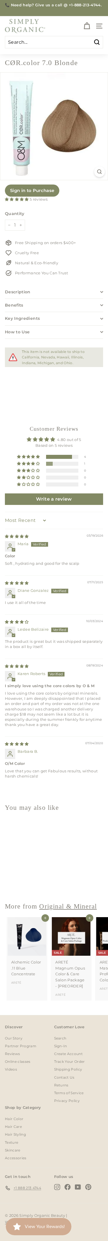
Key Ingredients (22, 318)
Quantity (14, 213)
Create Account (68, 1054)
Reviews (12, 1054)
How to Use (17, 332)
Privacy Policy (67, 1101)
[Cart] (87, 26)
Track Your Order (69, 1061)
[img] (17, 536)
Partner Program (20, 1046)
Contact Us (64, 1077)
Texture (11, 1142)
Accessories (15, 1158)
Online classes (18, 1061)
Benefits (14, 305)
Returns (61, 1085)
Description (18, 291)
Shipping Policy (68, 1069)
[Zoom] (99, 171)
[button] (17, 199)
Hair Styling (15, 1134)
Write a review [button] (54, 499)
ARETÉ (16, 983)
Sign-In (60, 1046)
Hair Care (13, 1126)
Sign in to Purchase (32, 190)
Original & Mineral (68, 906)
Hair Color (14, 1119)
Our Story (13, 1038)
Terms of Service (69, 1093)
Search (60, 1038)
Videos (11, 1069)
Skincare (12, 1150)
